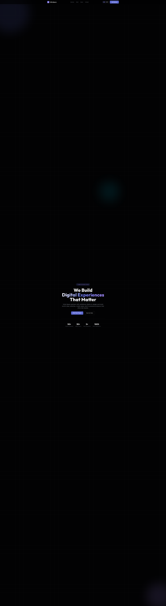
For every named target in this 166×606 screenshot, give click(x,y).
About (81, 2)
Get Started (114, 2)
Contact (87, 2)
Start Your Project (77, 313)
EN (104, 2)
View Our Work (89, 313)
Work (77, 2)
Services (72, 2)
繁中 (107, 2)
